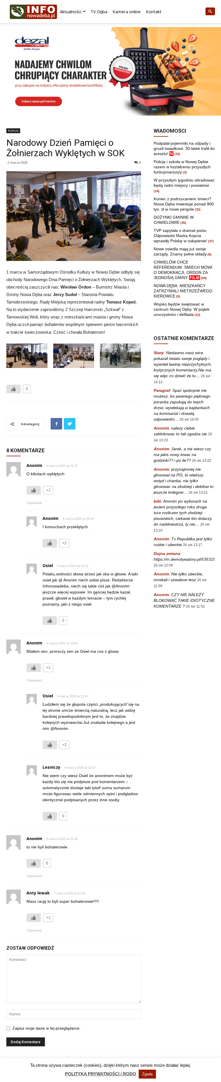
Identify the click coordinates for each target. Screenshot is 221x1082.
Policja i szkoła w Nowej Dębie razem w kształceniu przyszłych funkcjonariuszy (182, 166)
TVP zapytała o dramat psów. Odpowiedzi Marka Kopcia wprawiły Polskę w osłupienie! (180, 235)
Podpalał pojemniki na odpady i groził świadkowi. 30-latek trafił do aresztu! (184, 148)
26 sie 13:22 (201, 461)
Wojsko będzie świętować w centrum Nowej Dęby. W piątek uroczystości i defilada (181, 309)
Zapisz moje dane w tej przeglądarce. (46, 1028)
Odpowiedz (34, 503)
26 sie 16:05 (189, 419)
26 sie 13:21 (198, 493)
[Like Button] (13, 389)
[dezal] (110, 71)
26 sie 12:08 (163, 565)
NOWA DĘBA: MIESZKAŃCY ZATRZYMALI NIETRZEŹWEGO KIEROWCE (183, 290)
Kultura (13, 131)
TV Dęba (98, 11)
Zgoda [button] (147, 1074)
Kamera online (127, 11)
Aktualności (70, 11)
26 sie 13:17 (192, 545)
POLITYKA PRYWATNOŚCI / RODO (100, 1073)
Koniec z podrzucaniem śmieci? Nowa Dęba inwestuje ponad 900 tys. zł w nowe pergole (184, 203)
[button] (210, 11)
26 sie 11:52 (195, 606)
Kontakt (153, 11)
